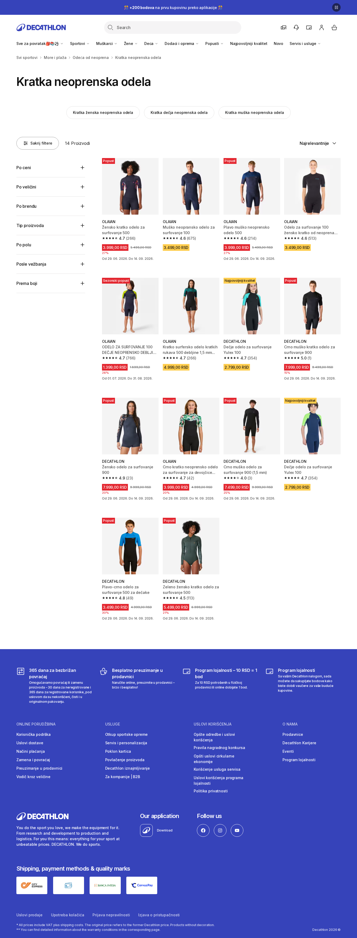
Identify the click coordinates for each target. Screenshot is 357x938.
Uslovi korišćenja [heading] (212, 724)
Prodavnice (292, 734)
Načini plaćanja (30, 751)
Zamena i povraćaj (33, 759)
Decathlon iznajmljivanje (127, 768)
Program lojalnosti (298, 759)
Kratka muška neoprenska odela (254, 112)
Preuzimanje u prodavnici (39, 768)
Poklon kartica (118, 751)
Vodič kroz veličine (33, 776)
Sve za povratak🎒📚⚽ (38, 43)
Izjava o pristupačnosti (159, 915)
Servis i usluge (303, 43)
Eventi (288, 751)
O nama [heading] (290, 724)
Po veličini (26, 187)
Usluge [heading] (112, 724)
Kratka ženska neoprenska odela (103, 112)
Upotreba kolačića (67, 915)
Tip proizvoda (30, 225)
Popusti (212, 43)
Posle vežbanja (31, 264)
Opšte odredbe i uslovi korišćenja (214, 737)
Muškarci (105, 43)
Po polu (23, 244)
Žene (129, 43)
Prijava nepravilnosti (111, 915)
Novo (278, 43)
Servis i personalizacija (126, 743)
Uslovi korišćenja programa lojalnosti (218, 780)
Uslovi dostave (29, 743)
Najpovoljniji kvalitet (248, 43)
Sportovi (78, 43)
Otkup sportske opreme (126, 734)
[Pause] (336, 7)
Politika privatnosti (211, 791)
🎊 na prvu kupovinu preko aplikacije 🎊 (173, 7)
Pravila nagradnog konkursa (219, 747)
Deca (149, 43)
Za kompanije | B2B (122, 776)
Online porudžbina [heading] (35, 724)
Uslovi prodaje (29, 915)
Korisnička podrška (33, 734)
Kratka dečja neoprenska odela (179, 112)
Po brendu (26, 206)
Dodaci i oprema (180, 43)
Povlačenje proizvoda (125, 759)
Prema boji (26, 283)
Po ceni (23, 167)
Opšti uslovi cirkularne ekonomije (214, 759)
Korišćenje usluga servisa (217, 769)
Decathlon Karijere (299, 743)
